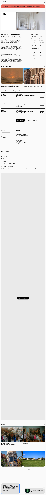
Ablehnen (4, 491)
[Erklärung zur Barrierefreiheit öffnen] (40, 2)
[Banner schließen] (42, 6)
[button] (44, 66)
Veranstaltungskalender (32, 120)
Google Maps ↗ (6, 133)
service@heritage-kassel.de (22, 135)
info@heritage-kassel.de (21, 143)
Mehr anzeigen (20, 120)
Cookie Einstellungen (23, 298)
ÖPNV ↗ (4, 137)
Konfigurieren (5, 490)
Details (42, 96)
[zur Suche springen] (42, 2)
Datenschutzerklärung (11, 488)
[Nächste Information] (43, 21)
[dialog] (10, 488)
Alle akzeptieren (10, 491)
